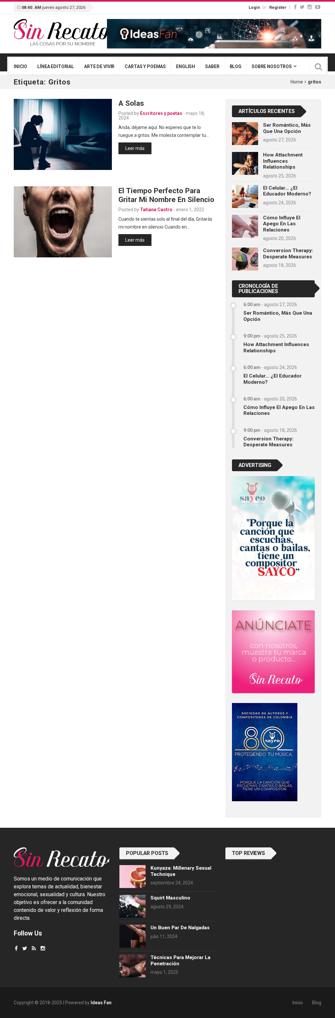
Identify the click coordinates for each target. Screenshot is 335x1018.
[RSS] (34, 948)
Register (278, 7)
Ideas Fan (101, 1002)
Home (297, 81)
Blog (235, 66)
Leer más (135, 148)
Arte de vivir (99, 66)
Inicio (20, 66)
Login (254, 7)
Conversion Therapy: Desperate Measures (288, 253)
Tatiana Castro (156, 209)
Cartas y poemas (145, 66)
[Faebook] (16, 948)
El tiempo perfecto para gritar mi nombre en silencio (166, 195)
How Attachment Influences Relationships (283, 161)
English (185, 66)
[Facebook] (295, 7)
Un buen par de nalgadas (180, 928)
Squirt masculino (170, 898)
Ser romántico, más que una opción (287, 128)
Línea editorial (55, 66)
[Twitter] (302, 7)
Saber (212, 66)
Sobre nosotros (272, 66)
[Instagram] (310, 7)
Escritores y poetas (161, 113)
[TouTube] (317, 7)
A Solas (131, 103)
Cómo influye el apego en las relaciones (281, 224)
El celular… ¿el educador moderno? (287, 191)
